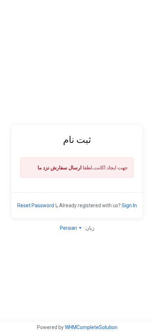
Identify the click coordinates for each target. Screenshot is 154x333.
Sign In (129, 205)
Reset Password (35, 205)
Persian (69, 228)
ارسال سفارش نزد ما (60, 167)
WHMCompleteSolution (91, 327)
